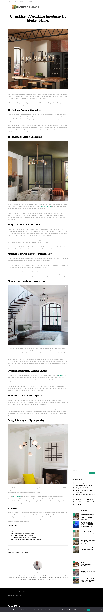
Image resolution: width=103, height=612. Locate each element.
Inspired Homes (14, 606)
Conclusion (78, 504)
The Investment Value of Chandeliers (84, 485)
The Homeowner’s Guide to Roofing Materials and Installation (87, 564)
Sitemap (30, 1)
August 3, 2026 (83, 543)
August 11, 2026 (84, 528)
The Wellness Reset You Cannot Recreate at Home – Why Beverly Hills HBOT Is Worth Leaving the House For (88, 524)
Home (9, 1)
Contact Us (15, 1)
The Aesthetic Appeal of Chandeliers (84, 483)
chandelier (11, 552)
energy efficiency (17, 496)
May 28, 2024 (41, 24)
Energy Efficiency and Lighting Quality (85, 501)
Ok (88, 609)
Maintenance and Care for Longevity (84, 499)
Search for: (75, 470)
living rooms (61, 375)
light (26, 552)
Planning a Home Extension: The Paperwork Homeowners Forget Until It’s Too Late (88, 516)
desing (17, 552)
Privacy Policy (23, 1)
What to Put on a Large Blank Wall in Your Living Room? (88, 548)
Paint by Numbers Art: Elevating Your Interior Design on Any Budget (88, 540)
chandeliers (31, 103)
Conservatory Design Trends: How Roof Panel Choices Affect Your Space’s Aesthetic (88, 580)
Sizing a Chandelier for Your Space (84, 488)
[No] (101, 609)
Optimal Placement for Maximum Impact (85, 497)
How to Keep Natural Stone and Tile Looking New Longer (88, 532)
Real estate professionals (45, 206)
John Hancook (35, 24)
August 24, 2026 (84, 519)
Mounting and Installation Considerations (85, 494)
